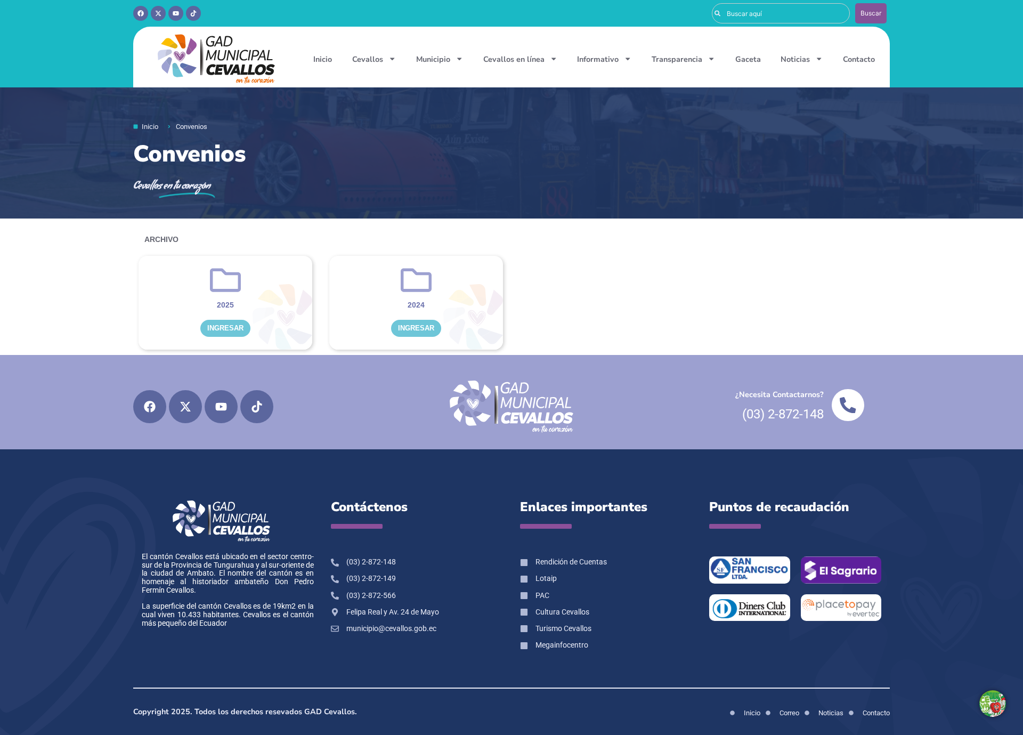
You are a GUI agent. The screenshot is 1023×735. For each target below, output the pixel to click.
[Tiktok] (193, 13)
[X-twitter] (158, 13)
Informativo (598, 59)
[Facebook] (140, 13)
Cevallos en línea (514, 59)
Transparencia (677, 59)
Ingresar (225, 328)
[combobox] (781, 13)
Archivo (161, 239)
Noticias (795, 59)
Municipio (433, 59)
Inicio (322, 59)
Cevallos (367, 59)
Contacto (859, 59)
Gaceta (748, 59)
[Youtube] (175, 13)
